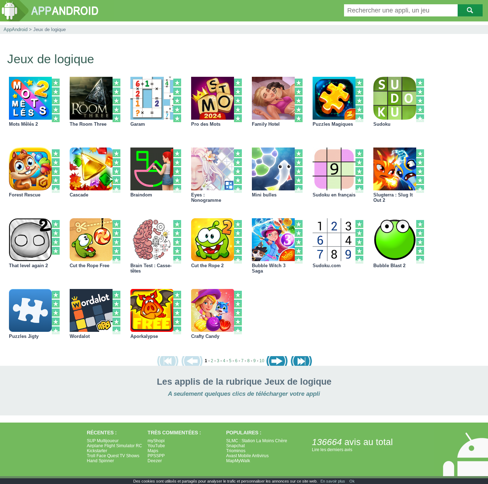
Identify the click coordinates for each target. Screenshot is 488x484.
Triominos (235, 450)
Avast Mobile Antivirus (247, 455)
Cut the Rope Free (89, 265)
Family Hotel (266, 124)
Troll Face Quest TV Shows (113, 455)
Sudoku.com (327, 265)
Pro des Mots (205, 124)
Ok (352, 481)
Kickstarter (97, 450)
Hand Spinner (100, 460)
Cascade (79, 195)
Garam (137, 124)
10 (261, 360)
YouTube (156, 445)
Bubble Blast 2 (389, 265)
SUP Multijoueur (103, 440)
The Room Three (88, 124)
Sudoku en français (334, 195)
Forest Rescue (24, 195)
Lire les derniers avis (332, 449)
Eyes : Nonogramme (206, 197)
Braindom (141, 195)
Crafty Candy (205, 336)
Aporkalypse (144, 336)
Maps (153, 450)
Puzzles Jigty (24, 336)
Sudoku (381, 124)
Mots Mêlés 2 (23, 124)
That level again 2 (28, 265)
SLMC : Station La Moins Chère (256, 440)
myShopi (156, 440)
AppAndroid (16, 29)
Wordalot (80, 336)
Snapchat (235, 445)
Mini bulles (264, 195)
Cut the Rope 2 (207, 265)
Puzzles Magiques (333, 124)
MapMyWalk (238, 460)
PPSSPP (156, 455)
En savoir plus (332, 481)
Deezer (155, 460)
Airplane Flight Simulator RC (114, 445)
